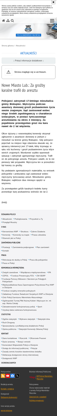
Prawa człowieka (39, 235)
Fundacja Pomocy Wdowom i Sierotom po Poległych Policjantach (24, 280)
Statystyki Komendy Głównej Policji (33, 329)
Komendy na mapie (21, 235)
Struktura (24, 231)
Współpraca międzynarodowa (33, 272)
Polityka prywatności (36, 400)
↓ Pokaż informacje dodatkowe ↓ (28, 61)
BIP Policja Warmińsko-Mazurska (45, 377)
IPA (49, 272)
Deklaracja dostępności (9, 397)
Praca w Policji (8, 263)
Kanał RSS (3, 376)
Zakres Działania (38, 231)
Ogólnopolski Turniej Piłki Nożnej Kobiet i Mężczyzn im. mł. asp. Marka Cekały (26, 302)
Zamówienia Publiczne (10, 242)
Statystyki (6, 314)
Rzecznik (23, 338)
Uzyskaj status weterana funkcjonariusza (19, 310)
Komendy (6, 235)
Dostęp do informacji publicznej (15, 348)
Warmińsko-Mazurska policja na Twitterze (17, 376)
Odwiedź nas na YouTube (8, 376)
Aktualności (20, 46)
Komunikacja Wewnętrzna (12, 267)
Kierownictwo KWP (10, 231)
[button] (52, 21)
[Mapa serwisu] (8, 20)
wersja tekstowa (6, 410)
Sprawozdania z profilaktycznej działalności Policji (23, 326)
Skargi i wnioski (23, 342)
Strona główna (8, 46)
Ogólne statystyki (9, 319)
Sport (40, 307)
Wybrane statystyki (27, 319)
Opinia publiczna (9, 329)
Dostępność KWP (9, 358)
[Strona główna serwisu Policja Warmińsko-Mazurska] (3, 20)
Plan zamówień (42, 247)
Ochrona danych (8, 362)
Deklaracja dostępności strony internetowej (20, 355)
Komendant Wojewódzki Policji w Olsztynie (20, 345)
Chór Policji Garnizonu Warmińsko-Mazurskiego (22, 297)
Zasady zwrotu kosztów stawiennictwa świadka (21, 352)
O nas (3, 226)
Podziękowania (21, 219)
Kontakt (5, 251)
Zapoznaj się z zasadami (37, 396)
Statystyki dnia (44, 319)
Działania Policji (8, 214)
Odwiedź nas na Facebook (12, 376)
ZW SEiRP (41, 276)
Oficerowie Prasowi (38, 338)
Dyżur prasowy (8, 342)
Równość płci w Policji (11, 238)
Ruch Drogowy (8, 322)
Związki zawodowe (10, 272)
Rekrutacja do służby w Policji (14, 260)
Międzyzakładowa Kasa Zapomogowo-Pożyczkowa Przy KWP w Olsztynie (28, 286)
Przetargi (6, 247)
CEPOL (5, 276)
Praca (3, 255)
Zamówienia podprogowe (23, 247)
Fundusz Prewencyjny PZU (22, 276)
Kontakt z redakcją (7, 388)
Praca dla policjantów (38, 260)
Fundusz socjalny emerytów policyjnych (18, 291)
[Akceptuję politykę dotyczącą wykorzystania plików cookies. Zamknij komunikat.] (53, 2)
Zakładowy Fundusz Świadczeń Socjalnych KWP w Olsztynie (27, 294)
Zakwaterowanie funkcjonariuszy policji (18, 307)
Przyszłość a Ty (36, 219)
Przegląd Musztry (9, 222)
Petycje (34, 348)
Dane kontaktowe (9, 338)
